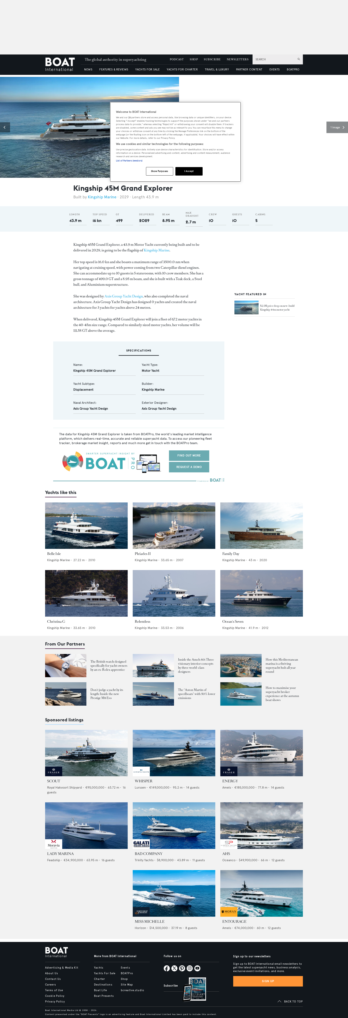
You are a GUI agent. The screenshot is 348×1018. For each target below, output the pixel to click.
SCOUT (53, 781)
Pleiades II (143, 553)
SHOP (194, 59)
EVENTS (274, 69)
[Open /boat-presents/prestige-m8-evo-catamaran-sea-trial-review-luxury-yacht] (65, 693)
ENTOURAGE (234, 921)
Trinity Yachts (144, 860)
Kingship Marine (102, 197)
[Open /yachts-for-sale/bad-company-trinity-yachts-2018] (174, 825)
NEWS (88, 69)
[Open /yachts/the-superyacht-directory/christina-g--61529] (86, 593)
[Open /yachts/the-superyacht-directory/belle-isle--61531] (86, 525)
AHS (226, 853)
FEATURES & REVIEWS (113, 69)
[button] (5, 127)
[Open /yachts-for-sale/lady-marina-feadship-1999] (86, 825)
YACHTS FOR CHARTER (182, 69)
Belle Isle (54, 553)
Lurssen (140, 787)
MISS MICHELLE (150, 921)
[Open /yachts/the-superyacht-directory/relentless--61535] (174, 593)
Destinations (103, 984)
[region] (175, 142)
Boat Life (100, 990)
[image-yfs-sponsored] (53, 775)
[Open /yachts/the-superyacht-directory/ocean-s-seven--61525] (261, 593)
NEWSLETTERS (238, 59)
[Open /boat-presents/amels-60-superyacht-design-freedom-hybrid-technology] (153, 665)
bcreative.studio (132, 990)
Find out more (189, 455)
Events (125, 967)
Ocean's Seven (232, 621)
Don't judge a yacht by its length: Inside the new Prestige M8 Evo (106, 694)
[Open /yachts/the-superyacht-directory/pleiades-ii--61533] (174, 525)
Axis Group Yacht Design (124, 296)
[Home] (63, 64)
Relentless (142, 621)
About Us (51, 973)
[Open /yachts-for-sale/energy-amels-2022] (261, 753)
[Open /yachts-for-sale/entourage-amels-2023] (261, 893)
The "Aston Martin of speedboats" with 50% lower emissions (196, 694)
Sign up (268, 981)
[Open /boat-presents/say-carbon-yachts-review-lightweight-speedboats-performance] (153, 693)
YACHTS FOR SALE (147, 69)
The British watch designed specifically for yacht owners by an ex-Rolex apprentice (108, 665)
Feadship (53, 860)
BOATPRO (293, 69)
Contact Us (53, 979)
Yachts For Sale (104, 973)
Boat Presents (104, 996)
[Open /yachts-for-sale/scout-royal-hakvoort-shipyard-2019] (86, 753)
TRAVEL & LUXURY (217, 69)
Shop (124, 979)
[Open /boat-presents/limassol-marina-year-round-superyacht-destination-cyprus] (241, 665)
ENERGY (230, 781)
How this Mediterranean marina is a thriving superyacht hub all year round (282, 665)
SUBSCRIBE (212, 59)
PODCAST (177, 59)
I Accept (189, 171)
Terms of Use (54, 990)
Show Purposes (159, 171)
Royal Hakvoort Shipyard (64, 787)
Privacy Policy (55, 1001)
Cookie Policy (55, 996)
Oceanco (228, 860)
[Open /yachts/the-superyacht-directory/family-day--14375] (261, 525)
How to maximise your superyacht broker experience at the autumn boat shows (282, 694)
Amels (226, 787)
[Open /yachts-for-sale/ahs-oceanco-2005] (261, 825)
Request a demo (189, 467)
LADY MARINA (60, 853)
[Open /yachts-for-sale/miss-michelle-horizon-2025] (174, 893)
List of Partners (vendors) (129, 160)
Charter (99, 979)
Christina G (56, 621)
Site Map (127, 984)
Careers (50, 984)
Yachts (98, 967)
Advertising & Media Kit (61, 967)
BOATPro (127, 973)
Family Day (230, 553)
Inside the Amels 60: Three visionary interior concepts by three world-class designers (196, 665)
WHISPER (143, 781)
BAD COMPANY (149, 853)
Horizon (140, 928)
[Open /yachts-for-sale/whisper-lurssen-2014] (174, 753)
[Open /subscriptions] (191, 990)
